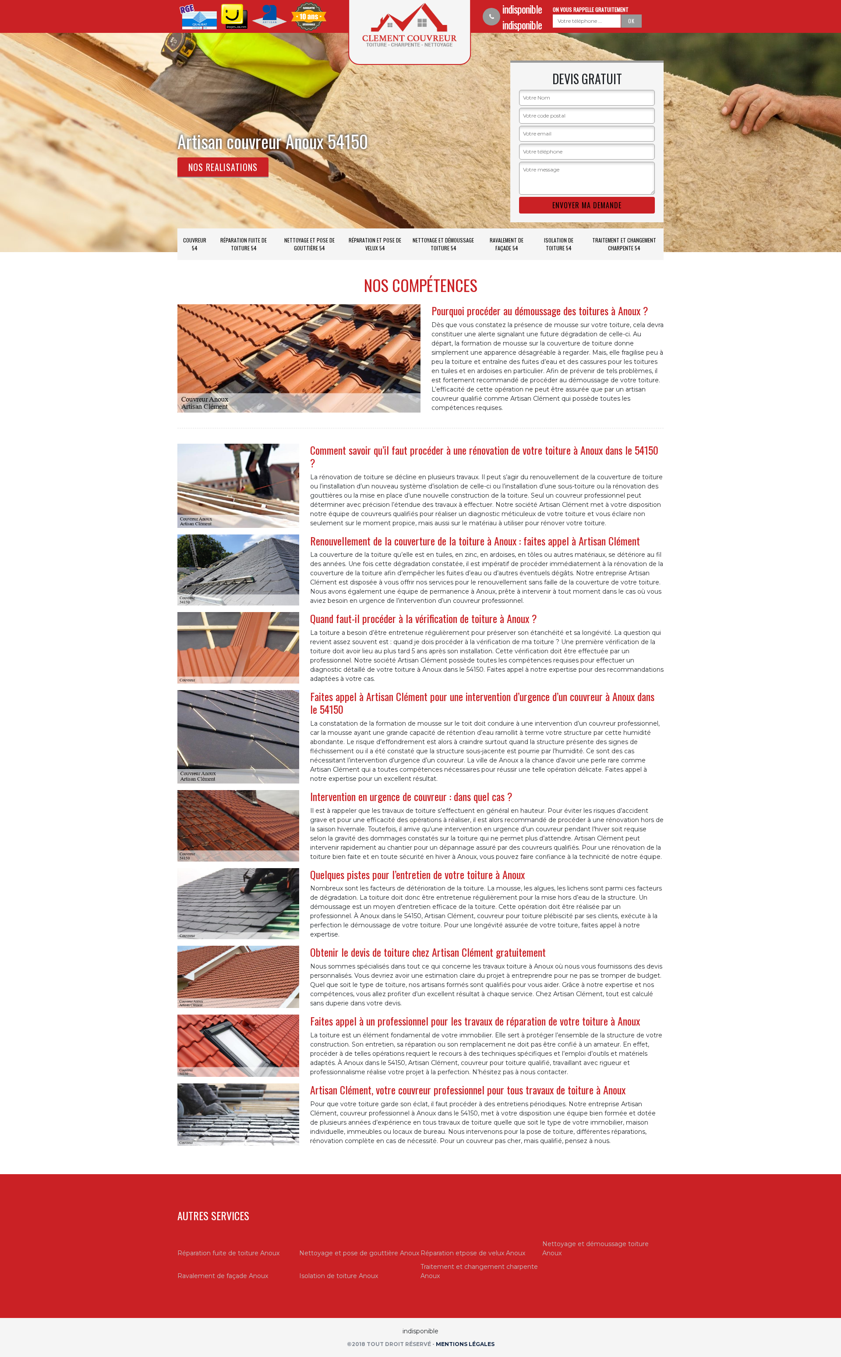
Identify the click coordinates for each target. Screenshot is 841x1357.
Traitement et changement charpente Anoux (479, 1271)
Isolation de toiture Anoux (338, 1276)
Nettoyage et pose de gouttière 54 (309, 244)
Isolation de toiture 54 (558, 244)
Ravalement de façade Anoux (222, 1276)
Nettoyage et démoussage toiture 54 (443, 244)
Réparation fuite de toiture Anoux (228, 1253)
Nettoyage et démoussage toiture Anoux (595, 1248)
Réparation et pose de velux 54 (375, 244)
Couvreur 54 (194, 244)
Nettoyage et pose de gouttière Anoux (359, 1253)
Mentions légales (465, 1344)
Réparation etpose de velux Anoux (472, 1253)
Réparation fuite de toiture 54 (243, 244)
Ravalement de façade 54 (506, 244)
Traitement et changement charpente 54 (624, 244)
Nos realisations (223, 167)
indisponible (522, 9)
